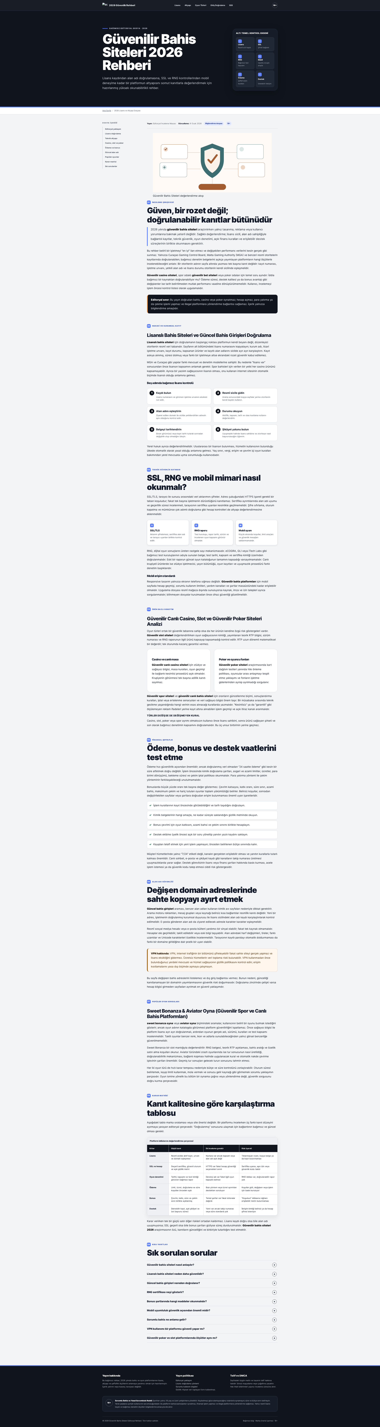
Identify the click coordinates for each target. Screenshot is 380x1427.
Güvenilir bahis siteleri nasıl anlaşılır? (170, 1264)
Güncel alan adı (112, 152)
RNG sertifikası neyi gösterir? (165, 1292)
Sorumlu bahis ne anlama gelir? (166, 1319)
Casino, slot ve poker (114, 143)
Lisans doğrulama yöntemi (187, 1383)
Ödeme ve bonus (112, 148)
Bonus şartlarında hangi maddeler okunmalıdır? (177, 1301)
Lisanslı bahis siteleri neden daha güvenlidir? (175, 1273)
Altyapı (188, 5)
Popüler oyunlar (112, 157)
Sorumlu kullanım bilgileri (187, 1387)
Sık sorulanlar (111, 166)
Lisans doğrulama (113, 133)
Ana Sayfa (106, 110)
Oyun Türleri (200, 5)
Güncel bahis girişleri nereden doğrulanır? (173, 1283)
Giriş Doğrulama (217, 5)
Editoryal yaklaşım (113, 129)
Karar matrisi (110, 162)
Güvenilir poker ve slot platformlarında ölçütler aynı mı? (182, 1337)
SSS (231, 5)
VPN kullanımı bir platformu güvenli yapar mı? (176, 1328)
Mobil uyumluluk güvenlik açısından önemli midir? (178, 1310)
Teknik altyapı (111, 138)
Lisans (177, 5)
